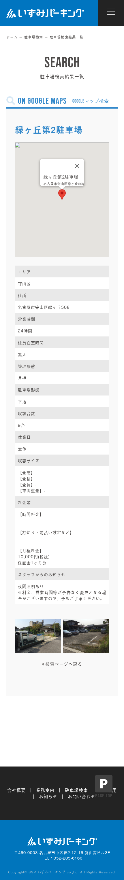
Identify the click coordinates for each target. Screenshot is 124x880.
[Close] (77, 166)
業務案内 (45, 790)
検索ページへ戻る (63, 664)
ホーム (12, 37)
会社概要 (16, 790)
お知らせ (48, 796)
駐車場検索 (33, 37)
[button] (62, 194)
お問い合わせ (81, 796)
